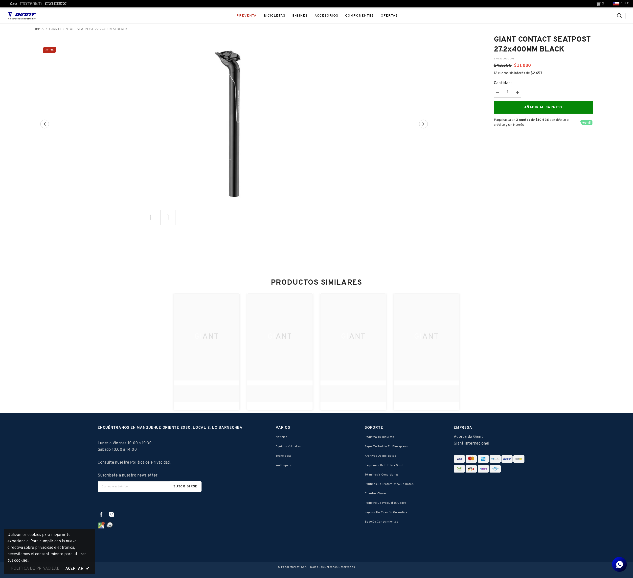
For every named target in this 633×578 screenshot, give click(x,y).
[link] (600, 3)
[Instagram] (111, 514)
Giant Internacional (471, 443)
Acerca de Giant (468, 436)
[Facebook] (101, 514)
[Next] (423, 124)
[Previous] (44, 124)
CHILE (624, 3)
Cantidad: (503, 83)
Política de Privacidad (150, 462)
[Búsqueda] (621, 15)
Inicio (39, 28)
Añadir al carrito (543, 107)
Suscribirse (185, 486)
